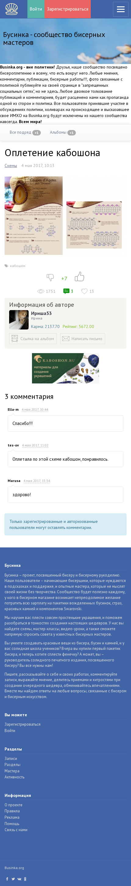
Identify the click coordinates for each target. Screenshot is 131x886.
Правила (12, 811)
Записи (11, 758)
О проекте (14, 804)
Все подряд (24, 132)
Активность (14, 777)
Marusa (14, 480)
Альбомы (62, 132)
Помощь (12, 823)
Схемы (11, 165)
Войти (36, 9)
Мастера (12, 771)
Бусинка (11, 9)
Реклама (12, 817)
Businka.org (14, 867)
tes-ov (13, 445)
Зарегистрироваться (67, 9)
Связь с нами (16, 829)
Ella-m (13, 409)
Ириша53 (41, 313)
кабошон (17, 265)
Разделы (12, 764)
